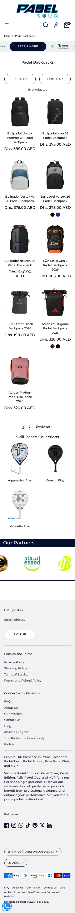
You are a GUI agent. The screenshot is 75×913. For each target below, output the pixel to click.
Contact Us (12, 720)
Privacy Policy (14, 662)
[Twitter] (42, 825)
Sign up (20, 634)
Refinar (20, 79)
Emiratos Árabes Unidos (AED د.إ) (31, 851)
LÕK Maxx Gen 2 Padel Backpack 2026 (55, 265)
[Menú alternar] (6, 25)
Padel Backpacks (25, 36)
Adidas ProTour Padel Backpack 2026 (20, 397)
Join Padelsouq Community (24, 738)
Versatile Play (20, 526)
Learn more (23, 46)
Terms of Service (16, 674)
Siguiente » (43, 426)
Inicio (7, 36)
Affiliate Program (16, 732)
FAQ (7, 701)
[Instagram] (13, 825)
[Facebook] (6, 825)
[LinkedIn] (49, 825)
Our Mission (13, 714)
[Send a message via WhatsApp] (7, 906)
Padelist (10, 744)
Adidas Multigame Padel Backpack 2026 (55, 328)
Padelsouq (41, 902)
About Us (11, 708)
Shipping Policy (15, 668)
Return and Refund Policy (22, 680)
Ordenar (55, 79)
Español (14, 862)
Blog (7, 726)
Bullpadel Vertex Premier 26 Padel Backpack (20, 138)
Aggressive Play (20, 480)
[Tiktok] (27, 825)
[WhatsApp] (20, 825)
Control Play (55, 480)
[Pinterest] (35, 825)
